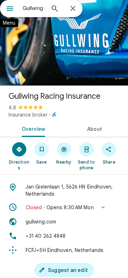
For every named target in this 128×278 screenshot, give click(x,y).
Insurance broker (28, 115)
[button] (64, 207)
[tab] (32, 128)
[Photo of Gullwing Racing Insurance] (64, 43)
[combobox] (34, 8)
